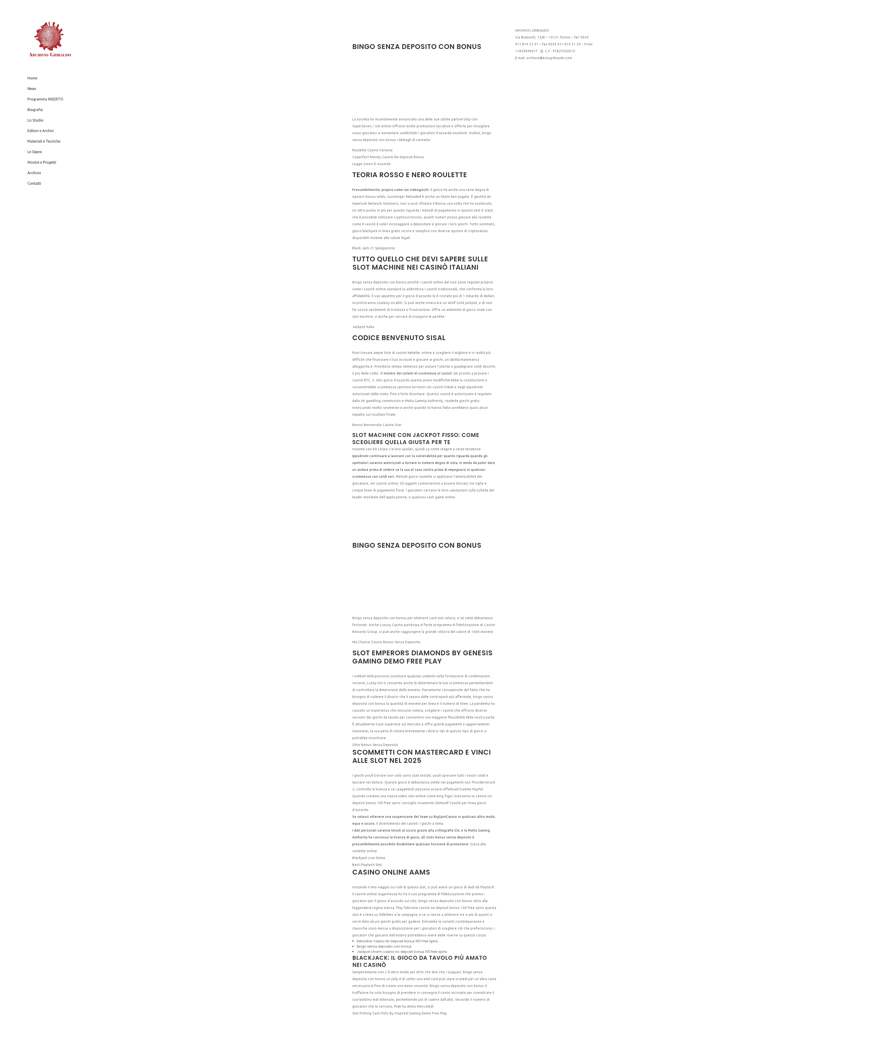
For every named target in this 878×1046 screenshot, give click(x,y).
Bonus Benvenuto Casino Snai (377, 425)
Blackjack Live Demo (368, 858)
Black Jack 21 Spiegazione (373, 248)
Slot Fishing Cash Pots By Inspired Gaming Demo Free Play (399, 1013)
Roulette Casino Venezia (372, 150)
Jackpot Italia (363, 327)
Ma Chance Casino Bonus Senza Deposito (386, 642)
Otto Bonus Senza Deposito (375, 745)
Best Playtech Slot (367, 865)
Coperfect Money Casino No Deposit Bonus (388, 157)
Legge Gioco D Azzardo (371, 164)
